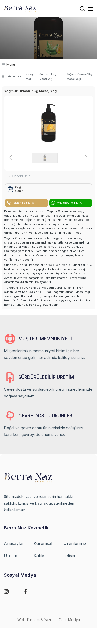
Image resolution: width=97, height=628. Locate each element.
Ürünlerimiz (13, 76)
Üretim (10, 555)
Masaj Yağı (29, 76)
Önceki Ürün (21, 176)
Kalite (39, 555)
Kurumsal (43, 543)
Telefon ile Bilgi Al (23, 202)
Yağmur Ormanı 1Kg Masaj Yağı (79, 76)
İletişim (69, 555)
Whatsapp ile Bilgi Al (69, 202)
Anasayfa (13, 543)
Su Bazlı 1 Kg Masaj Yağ (47, 76)
